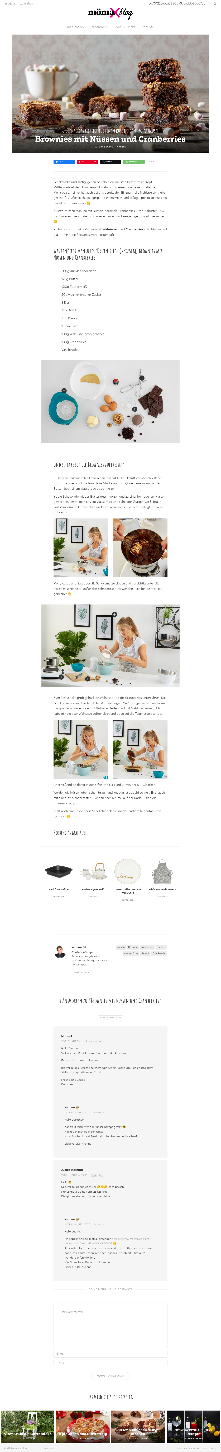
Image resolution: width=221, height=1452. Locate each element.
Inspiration (75, 27)
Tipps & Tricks (124, 27)
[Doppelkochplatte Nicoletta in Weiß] (61, 677)
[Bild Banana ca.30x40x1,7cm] (114, 614)
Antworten (97, 1041)
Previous (6, 1427)
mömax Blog (131, 953)
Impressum (209, 1448)
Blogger (10, 3)
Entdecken (59, 897)
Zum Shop (26, 3)
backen (121, 947)
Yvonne (121, 147)
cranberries (147, 947)
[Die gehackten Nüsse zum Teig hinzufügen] (82, 750)
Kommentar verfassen (110, 1018)
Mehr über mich (81, 972)
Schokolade (159, 953)
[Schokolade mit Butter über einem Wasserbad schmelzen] (142, 549)
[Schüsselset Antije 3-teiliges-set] (64, 390)
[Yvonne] (61, 951)
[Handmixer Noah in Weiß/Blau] (142, 378)
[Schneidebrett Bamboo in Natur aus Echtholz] (87, 679)
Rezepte (147, 27)
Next (214, 1427)
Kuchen (161, 947)
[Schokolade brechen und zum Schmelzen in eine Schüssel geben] (82, 549)
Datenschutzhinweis (187, 1448)
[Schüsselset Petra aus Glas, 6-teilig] (134, 409)
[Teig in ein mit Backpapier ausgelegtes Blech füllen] (142, 750)
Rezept (145, 953)
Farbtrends (98, 27)
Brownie (132, 947)
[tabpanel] (27, 1427)
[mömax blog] (110, 13)
